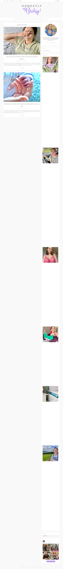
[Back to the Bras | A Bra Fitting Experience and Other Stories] (50, 254)
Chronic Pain (6, 53)
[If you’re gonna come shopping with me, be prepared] (47, 548)
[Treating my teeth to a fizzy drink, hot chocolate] (47, 556)
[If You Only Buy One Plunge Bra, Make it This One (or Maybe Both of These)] (50, 64)
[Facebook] (47, 42)
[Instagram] (54, 42)
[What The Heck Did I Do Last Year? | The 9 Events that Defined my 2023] (50, 453)
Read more (22, 67)
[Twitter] (49, 42)
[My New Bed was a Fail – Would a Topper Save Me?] (50, 393)
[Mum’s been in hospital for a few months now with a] (55, 548)
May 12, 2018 (20, 108)
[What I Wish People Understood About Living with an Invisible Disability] (21, 40)
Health (10, 53)
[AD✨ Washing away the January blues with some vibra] (55, 556)
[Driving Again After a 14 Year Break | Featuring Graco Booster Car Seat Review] (50, 155)
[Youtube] (52, 42)
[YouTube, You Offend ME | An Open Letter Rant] (50, 334)
